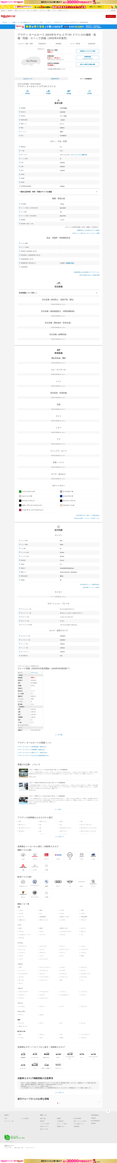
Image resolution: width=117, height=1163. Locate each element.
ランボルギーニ (64, 995)
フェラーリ (84, 991)
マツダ (21, 913)
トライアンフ (43, 980)
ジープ (41, 956)
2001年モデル (58, 22)
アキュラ (83, 920)
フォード (42, 949)
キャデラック (23, 946)
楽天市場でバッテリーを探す (91, 587)
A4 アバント (63, 831)
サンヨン (83, 1023)
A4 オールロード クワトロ (88, 831)
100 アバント (43, 821)
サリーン (62, 952)
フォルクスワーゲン (66, 931)
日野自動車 (84, 916)
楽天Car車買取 (77, 1118)
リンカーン (22, 952)
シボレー (83, 946)
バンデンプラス (43, 977)
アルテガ (21, 938)
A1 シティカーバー (86, 824)
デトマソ (83, 995)
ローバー (83, 970)
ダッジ (62, 956)
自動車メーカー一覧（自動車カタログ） (22, 22)
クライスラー (43, 946)
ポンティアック (64, 949)
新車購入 (59, 1118)
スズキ (83, 913)
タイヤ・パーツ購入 (62, 1123)
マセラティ (22, 995)
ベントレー (22, 970)
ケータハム (63, 973)
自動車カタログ (61, 1126)
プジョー (42, 1006)
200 (61, 821)
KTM (61, 1037)
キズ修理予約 (60, 1121)
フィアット (63, 991)
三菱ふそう (22, 920)
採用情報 (93, 1123)
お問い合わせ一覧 (18, 1147)
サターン (62, 946)
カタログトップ (27, 78)
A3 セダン (22, 831)
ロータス (62, 970)
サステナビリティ (30, 1147)
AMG (20, 928)
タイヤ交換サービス (79, 1123)
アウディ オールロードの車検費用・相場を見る (31, 749)
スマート (83, 928)
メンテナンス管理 (44, 1123)
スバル (62, 913)
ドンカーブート (85, 1034)
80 (81, 821)
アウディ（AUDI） (38, 22)
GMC (82, 956)
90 (40, 824)
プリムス (83, 952)
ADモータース (23, 1026)
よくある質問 (25, 1118)
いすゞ (41, 913)
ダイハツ (21, 916)
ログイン (111, 16)
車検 (58, 43)
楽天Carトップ (6, 22)
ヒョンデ (21, 1023)
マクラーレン (64, 977)
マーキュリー (84, 949)
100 (20, 821)
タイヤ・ (75, 43)
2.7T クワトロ (34, 672)
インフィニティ (43, 959)
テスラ (21, 956)
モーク (21, 983)
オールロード (49, 22)
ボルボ (41, 1014)
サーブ (21, 1014)
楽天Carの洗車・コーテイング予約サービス (86, 518)
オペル (41, 931)
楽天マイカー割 (44, 1129)
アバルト (21, 998)
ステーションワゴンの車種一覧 (79, 154)
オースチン (84, 977)
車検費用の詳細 (70, 263)
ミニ (82, 934)
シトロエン (22, 1006)
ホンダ (62, 910)
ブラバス (62, 934)
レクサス (62, 920)
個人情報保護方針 (95, 1120)
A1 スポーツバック (24, 828)
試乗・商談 (43, 1118)
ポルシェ (83, 931)
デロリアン (42, 952)
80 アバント (22, 824)
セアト (41, 1037)
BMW (41, 928)
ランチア (42, 995)
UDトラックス (43, 920)
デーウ (41, 1023)
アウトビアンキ (43, 991)
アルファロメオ (23, 991)
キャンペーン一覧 (9, 1121)
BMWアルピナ (64, 928)
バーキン (21, 1037)
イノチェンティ (43, 998)
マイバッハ (42, 934)
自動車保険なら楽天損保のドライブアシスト (86, 272)
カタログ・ (25, 43)
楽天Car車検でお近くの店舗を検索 (89, 275)
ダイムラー (84, 967)
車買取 (42, 43)
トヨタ (21, 910)
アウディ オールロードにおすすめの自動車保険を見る (33, 755)
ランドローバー (43, 970)
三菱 (82, 910)
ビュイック (22, 949)
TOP (6, 1118)
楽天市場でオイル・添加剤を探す (89, 584)
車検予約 (42, 1121)
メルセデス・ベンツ (24, 934)
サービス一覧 (8, 1147)
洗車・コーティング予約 (80, 1121)
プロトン (42, 1034)
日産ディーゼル (64, 916)
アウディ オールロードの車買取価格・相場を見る (32, 746)
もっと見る (57, 734)
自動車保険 (76, 1126)
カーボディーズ (85, 973)
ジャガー (62, 967)
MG (61, 980)
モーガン (21, 977)
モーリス (21, 980)
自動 (91, 43)
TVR (20, 967)
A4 (40, 831)
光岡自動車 (42, 916)
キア (61, 1023)
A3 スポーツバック (65, 828)
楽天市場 (113, 10)
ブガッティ (84, 1006)
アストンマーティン (45, 967)
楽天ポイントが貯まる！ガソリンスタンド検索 (86, 233)
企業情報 (93, 1118)
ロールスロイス (23, 973)
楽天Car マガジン (44, 1126)
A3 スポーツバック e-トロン (89, 828)
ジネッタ (42, 973)
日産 (40, 910)
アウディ (21, 931)
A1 (61, 824)
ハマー (21, 959)
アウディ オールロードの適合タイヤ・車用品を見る (32, 752)
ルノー (62, 1006)
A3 (40, 828)
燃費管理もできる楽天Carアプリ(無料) (88, 230)
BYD (20, 1034)
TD (61, 1034)
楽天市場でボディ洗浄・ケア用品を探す (87, 515)
